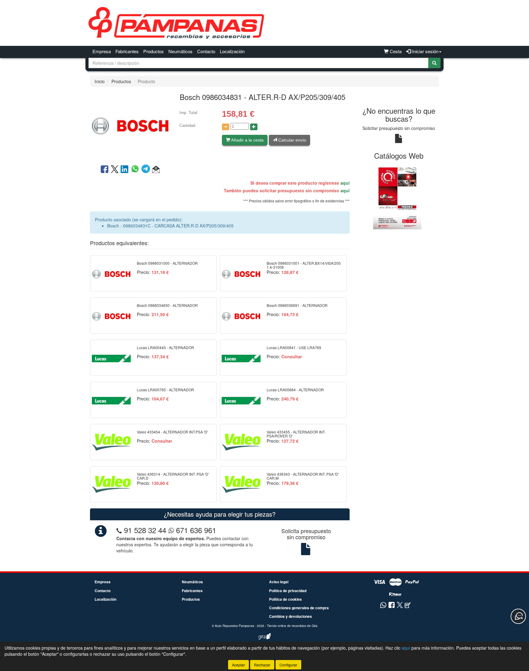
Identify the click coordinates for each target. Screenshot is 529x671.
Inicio (100, 81)
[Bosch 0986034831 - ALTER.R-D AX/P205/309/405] (130, 125)
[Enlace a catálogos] (399, 196)
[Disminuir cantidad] (225, 127)
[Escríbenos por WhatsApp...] (383, 605)
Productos (153, 51)
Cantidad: (187, 125)
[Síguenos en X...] (400, 605)
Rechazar (262, 664)
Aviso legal (278, 581)
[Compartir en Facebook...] (104, 169)
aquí (345, 183)
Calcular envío (291, 140)
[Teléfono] (119, 530)
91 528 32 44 (145, 530)
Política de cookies (285, 599)
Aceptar (238, 664)
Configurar (288, 664)
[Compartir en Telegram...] (146, 169)
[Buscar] (434, 63)
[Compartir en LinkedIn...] (125, 169)
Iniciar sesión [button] (424, 51)
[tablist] (399, 196)
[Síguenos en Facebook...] (391, 605)
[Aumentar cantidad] (253, 127)
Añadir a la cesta (247, 140)
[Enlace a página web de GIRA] (264, 640)
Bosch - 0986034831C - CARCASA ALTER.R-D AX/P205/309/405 (170, 226)
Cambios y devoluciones (290, 616)
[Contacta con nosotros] (518, 616)
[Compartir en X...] (114, 169)
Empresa (101, 51)
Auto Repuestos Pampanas (234, 626)
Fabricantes (127, 51)
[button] (156, 169)
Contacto (206, 51)
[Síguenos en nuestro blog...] (408, 605)
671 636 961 (195, 530)
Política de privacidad (287, 590)
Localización (232, 51)
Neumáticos (180, 51)
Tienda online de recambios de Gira (292, 626)
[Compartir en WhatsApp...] (136, 169)
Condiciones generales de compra (299, 607)
